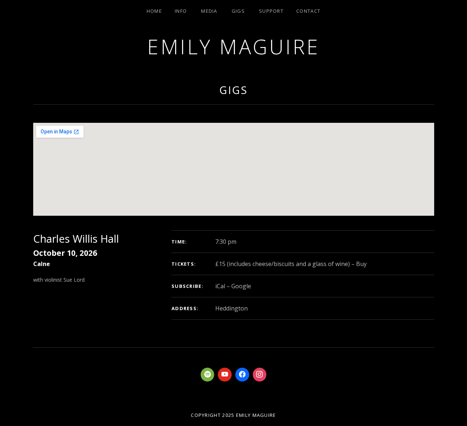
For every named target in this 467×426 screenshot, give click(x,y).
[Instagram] (260, 374)
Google (241, 286)
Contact (308, 11)
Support (271, 11)
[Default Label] (207, 374)
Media (209, 11)
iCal (220, 286)
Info (181, 11)
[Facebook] (242, 374)
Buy (361, 264)
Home (154, 11)
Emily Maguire (233, 46)
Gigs (238, 11)
